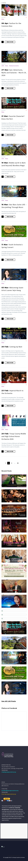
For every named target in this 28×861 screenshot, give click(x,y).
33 (17, 463)
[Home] (4, 779)
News (3, 19)
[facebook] (2, 737)
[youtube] (8, 737)
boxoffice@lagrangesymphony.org (10, 790)
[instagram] (5, 737)
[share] (10, 737)
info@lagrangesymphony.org (9, 772)
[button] (3, 42)
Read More (10, 42)
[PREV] (2, 463)
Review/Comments (14, 65)
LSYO (3, 65)
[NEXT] (21, 463)
